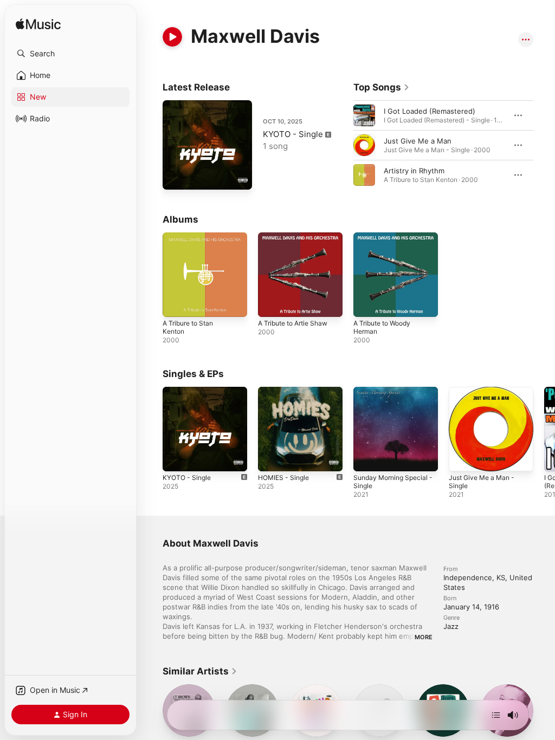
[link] (381, 87)
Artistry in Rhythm (414, 170)
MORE (424, 637)
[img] (38, 24)
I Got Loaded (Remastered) (429, 111)
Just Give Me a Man (417, 141)
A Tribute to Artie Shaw (292, 323)
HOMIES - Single (283, 477)
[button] (70, 53)
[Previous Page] (342, 145)
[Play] (172, 37)
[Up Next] (495, 715)
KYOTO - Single (293, 134)
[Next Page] (544, 145)
